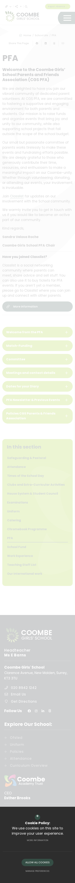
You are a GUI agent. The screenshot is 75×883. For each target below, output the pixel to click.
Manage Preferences (37, 871)
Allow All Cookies (37, 862)
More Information (37, 840)
